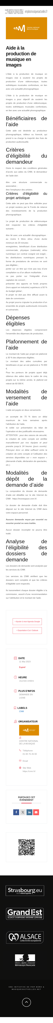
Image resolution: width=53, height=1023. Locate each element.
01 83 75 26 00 (30, 754)
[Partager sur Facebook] (16, 812)
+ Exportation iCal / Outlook (27, 630)
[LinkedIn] (29, 812)
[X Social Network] (23, 812)
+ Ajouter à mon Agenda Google (27, 622)
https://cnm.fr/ (29, 771)
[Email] (36, 812)
